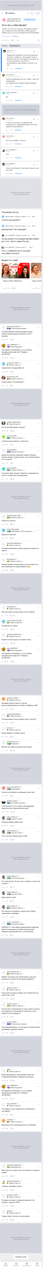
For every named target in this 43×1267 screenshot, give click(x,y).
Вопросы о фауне (21, 235)
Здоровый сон (15, 1167)
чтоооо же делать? (11, 220)
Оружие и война (17, 924)
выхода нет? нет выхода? (14, 229)
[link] (16, 277)
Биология (14, 744)
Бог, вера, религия (18, 803)
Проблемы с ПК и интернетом (22, 531)
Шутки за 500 (16, 819)
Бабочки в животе (20, 216)
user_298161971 (10, 247)
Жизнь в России (17, 452)
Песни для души (17, 878)
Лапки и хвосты (15, 21)
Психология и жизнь (18, 328)
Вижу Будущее (16, 347)
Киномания (15, 789)
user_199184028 (10, 235)
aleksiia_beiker (9, 216)
